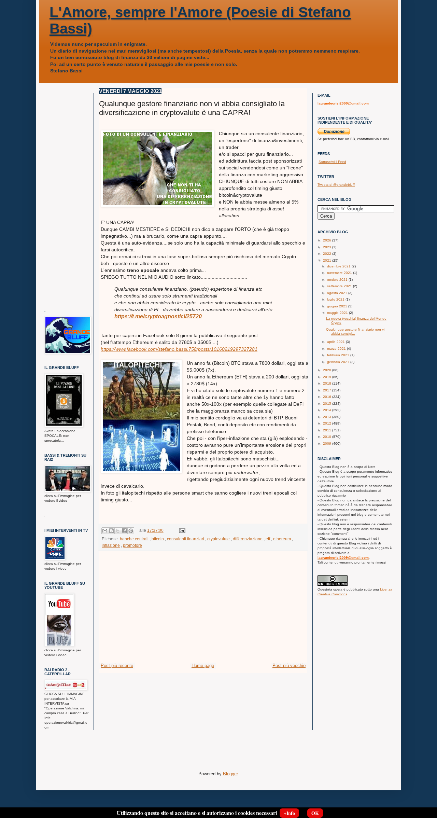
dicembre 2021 (339, 266)
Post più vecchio (289, 665)
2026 (327, 240)
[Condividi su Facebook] (124, 530)
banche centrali (134, 539)
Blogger (230, 773)
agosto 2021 (337, 293)
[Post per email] (181, 530)
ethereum (282, 539)
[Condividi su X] (117, 530)
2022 (327, 253)
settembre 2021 (340, 286)
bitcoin (158, 539)
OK (315, 813)
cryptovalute (218, 539)
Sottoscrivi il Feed (332, 162)
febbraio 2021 (338, 355)
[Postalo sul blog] (111, 530)
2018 (327, 383)
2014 (327, 410)
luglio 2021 (336, 299)
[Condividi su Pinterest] (130, 530)
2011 (327, 430)
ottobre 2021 (338, 279)
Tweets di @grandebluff (336, 184)
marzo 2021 (337, 348)
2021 (327, 260)
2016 (327, 397)
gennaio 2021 (338, 362)
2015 (327, 403)
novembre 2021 (340, 273)
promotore (132, 545)
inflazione (111, 545)
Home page (203, 665)
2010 (327, 437)
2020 (327, 370)
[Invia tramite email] (104, 530)
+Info (289, 813)
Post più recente (117, 665)
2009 (327, 443)
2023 (327, 247)
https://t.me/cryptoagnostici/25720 (158, 316)
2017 (327, 390)
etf (268, 539)
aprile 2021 (336, 342)
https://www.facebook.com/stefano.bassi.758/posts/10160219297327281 (179, 349)
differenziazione (248, 539)
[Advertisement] (203, 611)
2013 (327, 417)
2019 (327, 377)
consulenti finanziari (185, 539)
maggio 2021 (338, 313)
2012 (327, 423)
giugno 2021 (337, 306)
